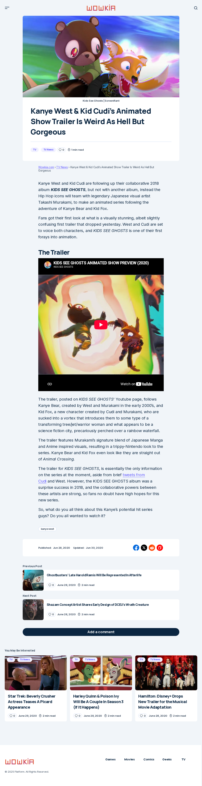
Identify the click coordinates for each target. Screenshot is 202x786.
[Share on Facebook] (136, 548)
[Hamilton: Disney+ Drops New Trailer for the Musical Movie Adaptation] (166, 672)
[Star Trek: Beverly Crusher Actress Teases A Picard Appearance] (36, 672)
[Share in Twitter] (144, 548)
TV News (48, 149)
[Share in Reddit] (152, 548)
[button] (7, 8)
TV (34, 149)
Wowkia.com (46, 167)
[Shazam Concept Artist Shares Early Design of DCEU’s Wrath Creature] (33, 609)
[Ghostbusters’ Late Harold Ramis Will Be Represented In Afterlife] (33, 580)
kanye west (47, 529)
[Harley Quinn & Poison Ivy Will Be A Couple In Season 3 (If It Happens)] (101, 672)
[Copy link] (160, 548)
